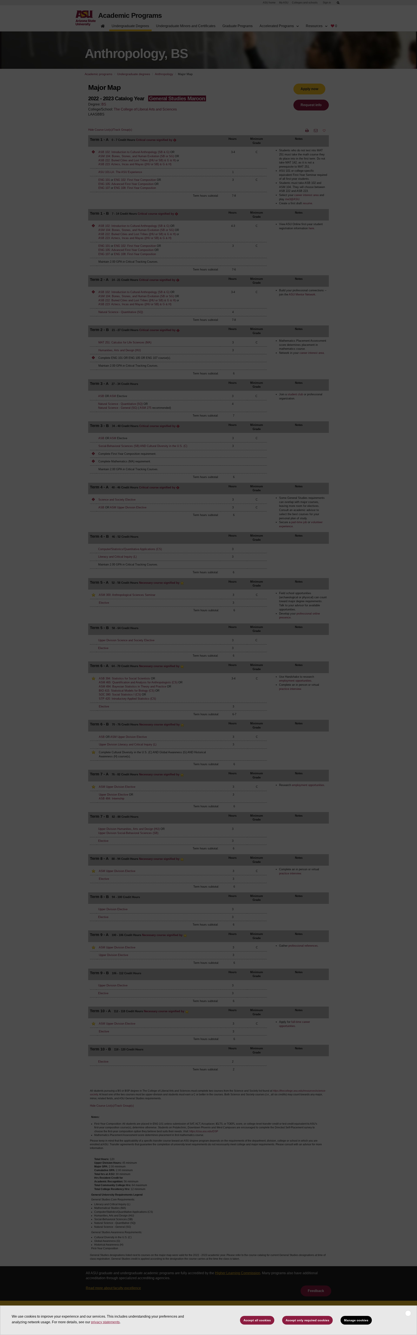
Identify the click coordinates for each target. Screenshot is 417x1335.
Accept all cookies (257, 1320)
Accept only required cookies (307, 1320)
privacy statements (105, 1322)
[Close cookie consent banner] (408, 1313)
